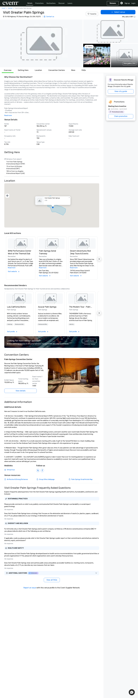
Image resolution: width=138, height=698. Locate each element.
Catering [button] (9, 324)
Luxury (70, 3)
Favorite (93, 14)
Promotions (39, 3)
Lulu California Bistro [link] (16, 307)
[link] (19, 298)
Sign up (127, 3)
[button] (41, 43)
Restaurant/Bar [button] (19, 324)
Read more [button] (8, 115)
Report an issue (30, 588)
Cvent (3, 8)
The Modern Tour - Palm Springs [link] (81, 307)
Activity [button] (72, 324)
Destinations (51, 3)
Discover (62, 3)
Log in (133, 3)
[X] (38, 470)
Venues (29, 3)
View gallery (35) (129, 63)
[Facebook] (42, 470)
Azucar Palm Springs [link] (47, 307)
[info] (134, 17)
